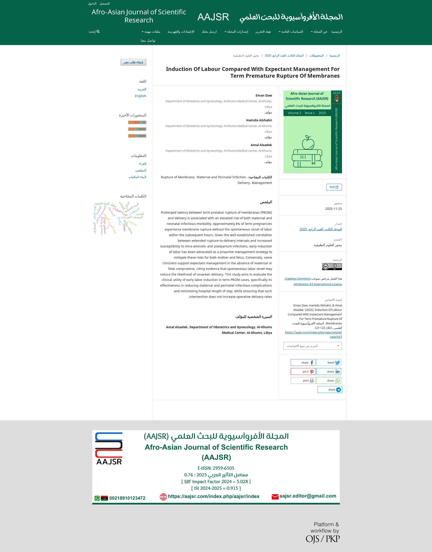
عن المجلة (320, 31)
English (140, 96)
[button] (328, 362)
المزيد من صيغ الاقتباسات (302, 346)
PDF (333, 187)
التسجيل (104, 3)
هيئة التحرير (263, 31)
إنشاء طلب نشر (133, 62)
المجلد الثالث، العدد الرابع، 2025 (284, 55)
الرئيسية (336, 31)
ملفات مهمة (152, 31)
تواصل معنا (148, 40)
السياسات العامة (292, 31)
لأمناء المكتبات (137, 177)
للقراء (142, 163)
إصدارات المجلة (237, 31)
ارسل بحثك (209, 31)
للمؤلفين (140, 170)
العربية (141, 89)
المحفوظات (316, 55)
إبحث (93, 31)
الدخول (92, 3)
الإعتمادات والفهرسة (181, 31)
